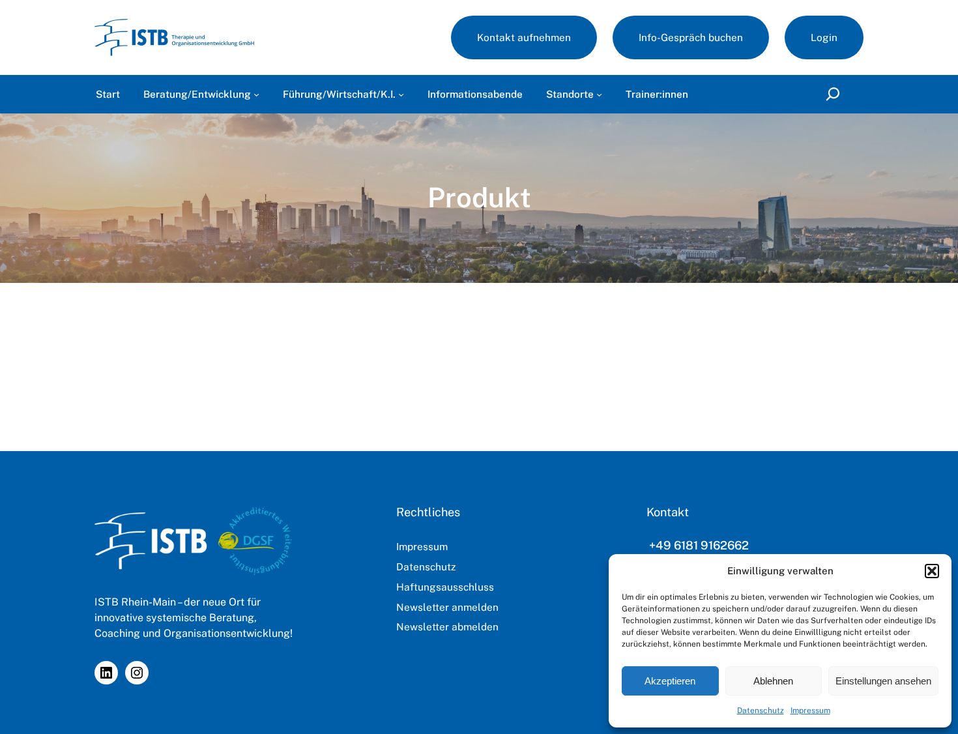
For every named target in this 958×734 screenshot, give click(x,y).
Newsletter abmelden (447, 626)
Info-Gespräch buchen (691, 37)
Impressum (810, 710)
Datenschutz (760, 710)
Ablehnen (773, 680)
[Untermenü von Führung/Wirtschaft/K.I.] (401, 94)
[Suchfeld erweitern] (835, 94)
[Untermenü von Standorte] (599, 94)
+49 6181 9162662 (699, 545)
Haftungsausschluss (445, 587)
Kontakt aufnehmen (524, 37)
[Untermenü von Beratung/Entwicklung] (256, 94)
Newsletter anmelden (447, 607)
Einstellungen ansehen (883, 680)
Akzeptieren (670, 680)
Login (824, 37)
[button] (931, 571)
